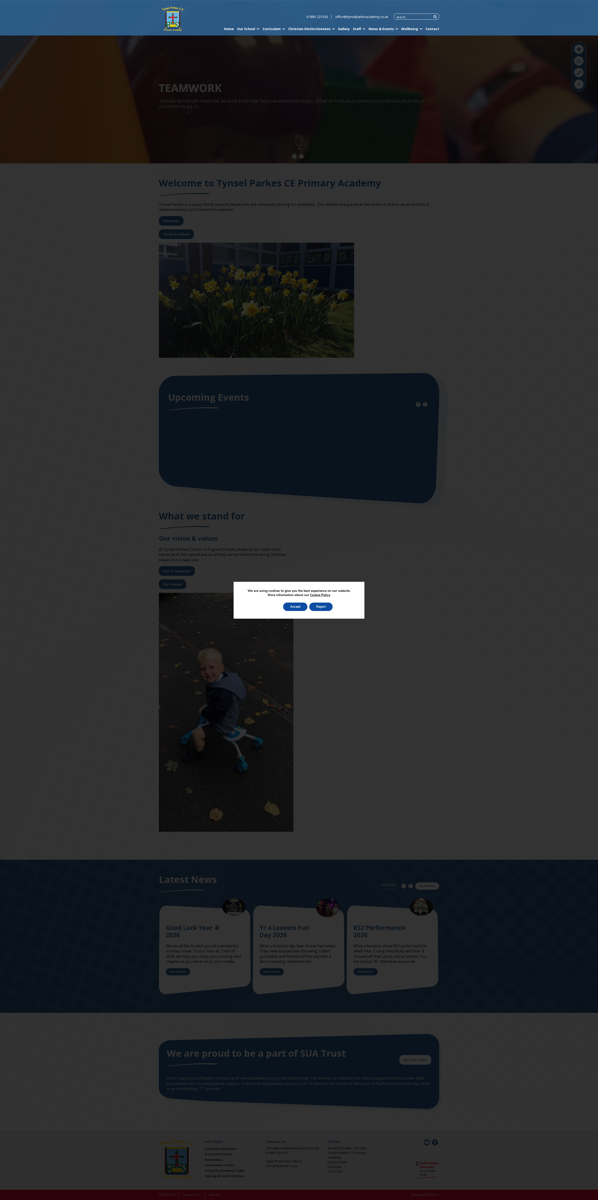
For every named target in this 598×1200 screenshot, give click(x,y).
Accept (295, 606)
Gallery (344, 29)
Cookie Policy (320, 595)
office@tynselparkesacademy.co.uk (361, 16)
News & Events (381, 29)
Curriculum (272, 29)
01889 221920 (317, 16)
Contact (432, 29)
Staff (357, 29)
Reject (321, 606)
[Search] (435, 17)
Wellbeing (409, 29)
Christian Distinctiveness (309, 29)
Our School (246, 29)
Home (229, 29)
